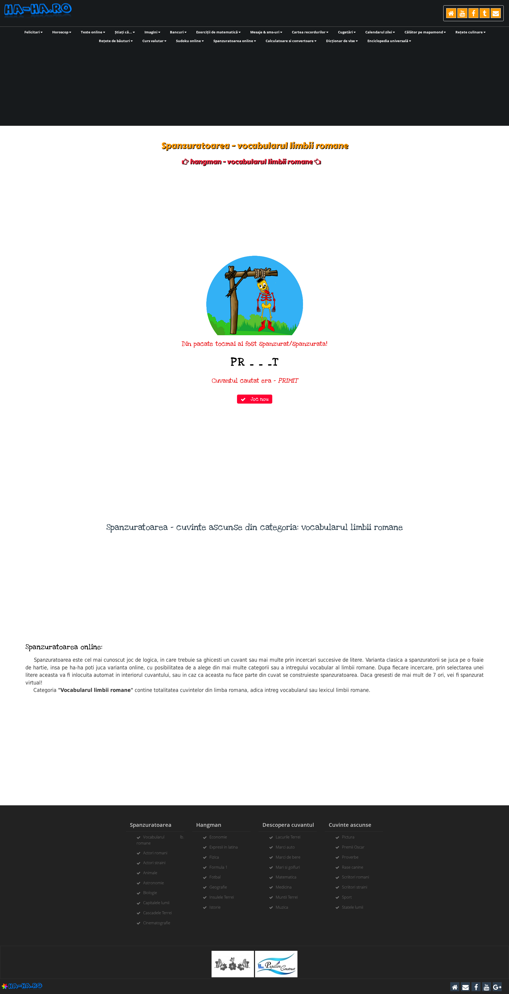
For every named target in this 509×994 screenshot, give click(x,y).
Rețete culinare (469, 32)
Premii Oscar (353, 847)
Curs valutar (153, 40)
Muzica (282, 907)
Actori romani (155, 852)
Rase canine (352, 867)
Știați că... (124, 32)
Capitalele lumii (156, 902)
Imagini (151, 32)
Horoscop (60, 32)
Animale (150, 872)
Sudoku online (189, 40)
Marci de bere (288, 857)
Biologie (150, 892)
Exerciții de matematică (217, 32)
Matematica (286, 877)
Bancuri (177, 32)
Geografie (218, 887)
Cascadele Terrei (157, 912)
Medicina (284, 887)
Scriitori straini (354, 887)
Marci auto (285, 847)
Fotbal (215, 877)
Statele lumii (352, 907)
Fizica (214, 857)
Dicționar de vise (341, 40)
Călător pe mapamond (424, 32)
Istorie (215, 907)
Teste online (92, 32)
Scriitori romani (355, 877)
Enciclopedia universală (388, 40)
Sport (347, 897)
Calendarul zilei (379, 32)
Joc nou (257, 399)
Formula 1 (218, 867)
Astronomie (153, 882)
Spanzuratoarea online (233, 40)
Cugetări (346, 32)
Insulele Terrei (221, 897)
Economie (218, 837)
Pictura (348, 837)
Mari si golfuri (288, 867)
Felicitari (32, 32)
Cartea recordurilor (309, 32)
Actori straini (154, 862)
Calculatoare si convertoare (290, 40)
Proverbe (350, 857)
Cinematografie (156, 922)
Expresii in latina (223, 847)
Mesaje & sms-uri (265, 32)
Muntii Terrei (287, 897)
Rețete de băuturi (115, 40)
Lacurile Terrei (288, 837)
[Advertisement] (254, 84)
